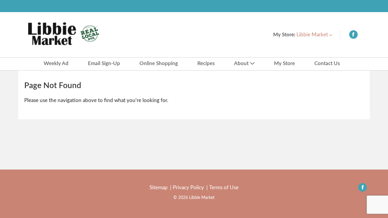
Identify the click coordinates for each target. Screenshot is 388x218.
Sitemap (158, 187)
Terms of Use (224, 187)
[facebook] (353, 35)
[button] (314, 34)
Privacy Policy (188, 187)
